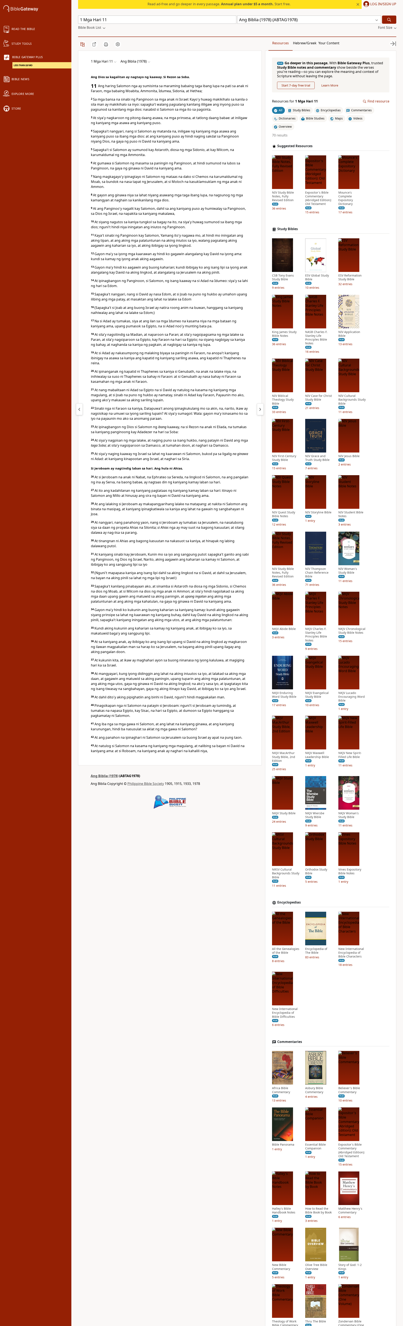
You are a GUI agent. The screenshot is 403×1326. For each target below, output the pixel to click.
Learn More (329, 85)
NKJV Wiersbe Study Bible (314, 815)
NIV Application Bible (349, 334)
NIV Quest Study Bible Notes (283, 514)
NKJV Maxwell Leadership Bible (317, 755)
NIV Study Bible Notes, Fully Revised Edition (283, 196)
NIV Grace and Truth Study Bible (317, 458)
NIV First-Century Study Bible (284, 458)
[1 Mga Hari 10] (79, 409)
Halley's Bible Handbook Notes (283, 1210)
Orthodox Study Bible (316, 871)
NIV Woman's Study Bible (347, 570)
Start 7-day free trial (295, 85)
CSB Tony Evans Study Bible (283, 277)
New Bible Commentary (281, 1267)
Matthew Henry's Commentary (350, 1210)
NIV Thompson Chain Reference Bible (316, 572)
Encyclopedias (289, 902)
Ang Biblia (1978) (104, 776)
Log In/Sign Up (383, 4)
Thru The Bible (315, 1321)
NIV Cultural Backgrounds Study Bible (352, 399)
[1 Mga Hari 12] (260, 409)
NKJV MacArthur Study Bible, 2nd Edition (283, 757)
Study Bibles (287, 229)
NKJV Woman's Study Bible (348, 815)
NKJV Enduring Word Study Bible (284, 695)
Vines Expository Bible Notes (349, 871)
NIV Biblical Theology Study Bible (283, 399)
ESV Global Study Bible (317, 277)
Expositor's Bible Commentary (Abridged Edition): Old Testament (318, 198)
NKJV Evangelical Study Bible (317, 695)
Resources (280, 43)
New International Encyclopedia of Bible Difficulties (285, 1013)
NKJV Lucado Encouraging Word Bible (351, 696)
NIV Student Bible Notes (350, 514)
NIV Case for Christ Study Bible (318, 398)
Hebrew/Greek (305, 43)
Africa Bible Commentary (281, 1090)
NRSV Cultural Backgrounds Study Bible (285, 873)
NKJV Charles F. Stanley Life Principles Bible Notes (316, 634)
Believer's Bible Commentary (349, 1090)
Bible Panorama (283, 1144)
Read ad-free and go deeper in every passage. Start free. (219, 4)
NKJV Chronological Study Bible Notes (351, 631)
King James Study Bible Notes (284, 334)
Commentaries (289, 1042)
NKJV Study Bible (284, 813)
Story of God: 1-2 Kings (350, 1267)
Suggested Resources (295, 146)
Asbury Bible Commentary (314, 1090)
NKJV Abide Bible (284, 629)
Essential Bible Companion (315, 1146)
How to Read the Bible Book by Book (318, 1210)
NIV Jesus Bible (349, 456)
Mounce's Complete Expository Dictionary (345, 198)
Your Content (328, 43)
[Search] (389, 20)
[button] (379, 4)
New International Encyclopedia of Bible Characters (351, 952)
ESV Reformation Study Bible (350, 277)
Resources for (295, 101)
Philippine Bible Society (145, 783)
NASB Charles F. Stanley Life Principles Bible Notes (316, 337)
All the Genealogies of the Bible (285, 951)
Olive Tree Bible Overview (316, 1267)
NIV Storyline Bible (318, 512)
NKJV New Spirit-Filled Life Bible (350, 755)
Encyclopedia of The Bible (316, 951)
